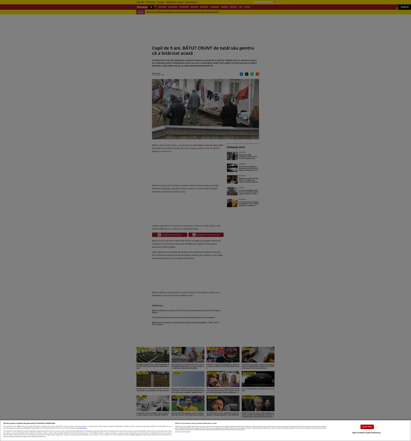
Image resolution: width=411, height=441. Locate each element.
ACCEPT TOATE (367, 427)
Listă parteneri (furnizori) (183, 432)
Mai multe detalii (82, 428)
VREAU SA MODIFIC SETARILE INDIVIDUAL (366, 432)
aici (163, 433)
